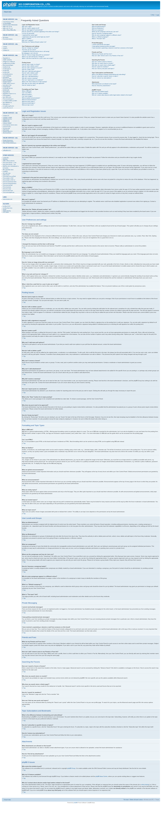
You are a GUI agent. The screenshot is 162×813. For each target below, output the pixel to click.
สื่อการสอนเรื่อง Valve (8, 169)
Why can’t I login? (27, 26)
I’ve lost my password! (28, 33)
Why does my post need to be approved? (33, 83)
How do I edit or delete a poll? (30, 73)
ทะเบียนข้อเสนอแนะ (8, 74)
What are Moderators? (98, 28)
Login (157, 15)
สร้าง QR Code (6, 173)
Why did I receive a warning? (30, 78)
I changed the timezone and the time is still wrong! (35, 51)
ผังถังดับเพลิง (6, 90)
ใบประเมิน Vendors (8, 39)
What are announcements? (29, 99)
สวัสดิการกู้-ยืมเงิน (7, 60)
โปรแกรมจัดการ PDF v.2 (9, 180)
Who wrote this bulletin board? (100, 91)
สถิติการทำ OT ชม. (7, 26)
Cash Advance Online (8, 21)
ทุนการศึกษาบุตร (7, 97)
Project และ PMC (7, 79)
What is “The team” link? (98, 38)
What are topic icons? (28, 105)
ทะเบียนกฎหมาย (7, 68)
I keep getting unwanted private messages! (103, 46)
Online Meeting (7, 211)
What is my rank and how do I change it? (33, 56)
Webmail (5, 159)
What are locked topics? (28, 103)
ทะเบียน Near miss (7, 208)
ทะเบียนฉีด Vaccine (8, 88)
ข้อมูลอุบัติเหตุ (6, 92)
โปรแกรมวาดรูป (7, 189)
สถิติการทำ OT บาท (8, 28)
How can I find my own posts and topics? (103, 68)
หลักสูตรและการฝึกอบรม (9, 61)
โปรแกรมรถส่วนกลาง (8, 99)
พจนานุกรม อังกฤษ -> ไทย (9, 164)
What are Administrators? (99, 26)
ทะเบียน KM (6, 70)
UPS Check (6, 130)
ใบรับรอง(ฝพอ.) (6, 95)
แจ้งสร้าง (5, 48)
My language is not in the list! (30, 53)
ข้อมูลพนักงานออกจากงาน (9, 93)
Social (4, 209)
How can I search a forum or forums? (102, 61)
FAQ (153, 15)
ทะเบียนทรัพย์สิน (7, 23)
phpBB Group (71, 768)
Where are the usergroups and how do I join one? (105, 31)
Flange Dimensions (8, 140)
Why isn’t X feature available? (100, 93)
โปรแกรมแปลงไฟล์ (7, 185)
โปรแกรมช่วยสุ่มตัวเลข (8, 192)
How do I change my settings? (30, 48)
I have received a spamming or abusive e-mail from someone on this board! (112, 48)
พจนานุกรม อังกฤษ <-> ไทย (9, 162)
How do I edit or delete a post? (30, 66)
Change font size (157, 11)
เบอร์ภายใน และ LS (8, 108)
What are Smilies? (27, 94)
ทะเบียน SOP (6, 72)
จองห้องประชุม (6, 67)
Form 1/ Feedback (7, 80)
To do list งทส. (6, 128)
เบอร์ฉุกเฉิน (6, 157)
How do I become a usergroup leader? (102, 33)
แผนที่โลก (5, 171)
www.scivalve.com (7, 199)
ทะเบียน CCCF (6, 206)
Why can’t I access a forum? (30, 74)
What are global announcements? (31, 98)
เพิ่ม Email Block (7, 133)
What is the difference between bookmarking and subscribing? (109, 74)
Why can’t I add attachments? (30, 76)
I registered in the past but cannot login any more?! (36, 37)
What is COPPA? (26, 38)
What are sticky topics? (28, 101)
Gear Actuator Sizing (8, 141)
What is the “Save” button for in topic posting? (34, 81)
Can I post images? (27, 96)
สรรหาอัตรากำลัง (7, 85)
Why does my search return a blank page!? (103, 65)
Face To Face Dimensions (9, 143)
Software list (6, 120)
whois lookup (145, 784)
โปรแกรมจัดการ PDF (8, 178)
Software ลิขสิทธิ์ (7, 123)
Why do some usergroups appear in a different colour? (106, 35)
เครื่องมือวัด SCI (7, 150)
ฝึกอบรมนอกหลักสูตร (8, 65)
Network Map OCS (7, 131)
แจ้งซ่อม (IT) (6, 50)
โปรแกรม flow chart (8, 190)
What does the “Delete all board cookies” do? (34, 42)
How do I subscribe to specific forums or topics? (105, 76)
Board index (7, 12)
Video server (6, 174)
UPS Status (6, 212)
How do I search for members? (100, 66)
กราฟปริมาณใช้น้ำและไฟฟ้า (10, 100)
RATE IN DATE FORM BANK (10, 25)
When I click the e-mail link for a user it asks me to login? (37, 58)
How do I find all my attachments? (101, 85)
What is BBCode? (27, 91)
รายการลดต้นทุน (7, 76)
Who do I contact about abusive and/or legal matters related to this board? (112, 95)
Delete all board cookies (136, 799)
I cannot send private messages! (101, 44)
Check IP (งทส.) (7, 126)
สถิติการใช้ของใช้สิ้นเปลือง (9, 30)
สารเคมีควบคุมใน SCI (8, 106)
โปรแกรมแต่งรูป (7, 187)
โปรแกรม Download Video (9, 181)
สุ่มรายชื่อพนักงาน (7, 102)
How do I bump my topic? (29, 85)
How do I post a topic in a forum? (31, 64)
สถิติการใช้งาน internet (8, 160)
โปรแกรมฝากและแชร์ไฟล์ (9, 176)
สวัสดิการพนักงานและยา (9, 83)
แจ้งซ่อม (5, 47)
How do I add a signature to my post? (32, 68)
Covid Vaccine (6, 86)
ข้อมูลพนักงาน (6, 58)
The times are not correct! (29, 49)
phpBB (75, 802)
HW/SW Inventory (7, 119)
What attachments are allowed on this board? (104, 84)
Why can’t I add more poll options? (31, 71)
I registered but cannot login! (29, 35)
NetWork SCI (6, 121)
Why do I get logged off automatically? (32, 30)
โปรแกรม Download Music (9, 183)
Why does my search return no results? (102, 63)
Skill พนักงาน (6, 104)
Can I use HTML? (27, 92)
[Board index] (10, 5)
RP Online (5, 37)
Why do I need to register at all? (30, 28)
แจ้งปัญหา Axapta (7, 117)
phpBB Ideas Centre (101, 776)
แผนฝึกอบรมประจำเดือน (9, 63)
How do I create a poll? (28, 69)
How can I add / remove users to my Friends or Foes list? (107, 55)
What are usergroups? (98, 30)
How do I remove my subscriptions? (101, 78)
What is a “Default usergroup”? (100, 37)
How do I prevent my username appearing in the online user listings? (40, 31)
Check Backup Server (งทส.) (10, 125)
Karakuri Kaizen (7, 81)
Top (24, 121)
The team (126, 799)
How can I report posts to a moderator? (32, 80)
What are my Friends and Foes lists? (102, 54)
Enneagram (6, 77)
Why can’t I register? (27, 40)
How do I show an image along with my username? (36, 55)
